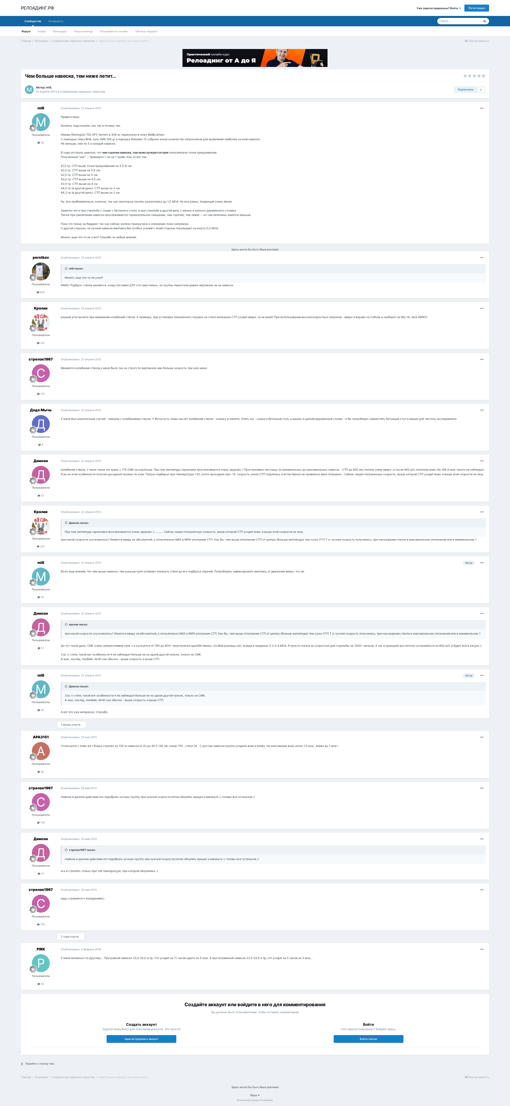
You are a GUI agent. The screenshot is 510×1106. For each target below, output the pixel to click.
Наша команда (83, 31)
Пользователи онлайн (114, 31)
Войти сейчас (368, 1038)
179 (42, 393)
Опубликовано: (81, 108)
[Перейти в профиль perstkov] (41, 271)
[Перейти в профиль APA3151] (41, 751)
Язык (254, 1095)
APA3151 (41, 737)
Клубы (42, 31)
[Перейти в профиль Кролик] (41, 322)
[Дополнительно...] (482, 108)
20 (42, 984)
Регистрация (477, 8)
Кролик (41, 308)
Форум (26, 31)
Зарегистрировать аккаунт (141, 1038)
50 (42, 142)
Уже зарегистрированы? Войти (438, 8)
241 (42, 343)
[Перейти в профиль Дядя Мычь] (41, 424)
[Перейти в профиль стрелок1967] (41, 373)
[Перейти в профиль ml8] (29, 89)
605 (42, 292)
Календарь (60, 31)
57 (42, 495)
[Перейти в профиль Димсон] (41, 475)
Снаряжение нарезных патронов (82, 91)
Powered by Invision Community (255, 1100)
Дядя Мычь (41, 410)
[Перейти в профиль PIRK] (41, 963)
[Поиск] (484, 21)
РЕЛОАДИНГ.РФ (37, 8)
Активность (55, 21)
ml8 (48, 87)
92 (42, 771)
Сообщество (33, 21)
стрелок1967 (41, 359)
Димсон (40, 461)
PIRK (41, 949)
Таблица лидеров (146, 31)
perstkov (41, 257)
